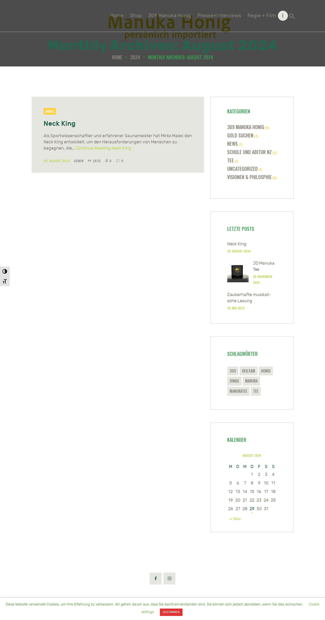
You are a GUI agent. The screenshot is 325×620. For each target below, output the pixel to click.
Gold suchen (240, 135)
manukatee (238, 391)
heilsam (248, 371)
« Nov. (235, 518)
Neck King (59, 124)
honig (266, 371)
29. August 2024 (57, 160)
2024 (135, 57)
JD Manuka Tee (264, 266)
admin (79, 160)
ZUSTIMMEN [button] (171, 612)
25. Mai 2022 (236, 307)
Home (117, 57)
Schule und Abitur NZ (249, 152)
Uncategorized (242, 168)
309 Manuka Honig (245, 127)
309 (233, 371)
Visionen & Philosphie (249, 177)
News (50, 111)
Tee (230, 160)
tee (255, 391)
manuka (251, 381)
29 (252, 508)
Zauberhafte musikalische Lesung (249, 297)
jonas (234, 381)
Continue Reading (103, 148)
